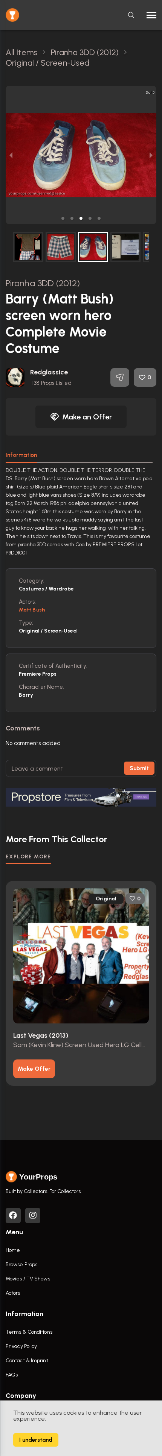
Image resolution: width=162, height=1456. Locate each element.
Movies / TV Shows (28, 1279)
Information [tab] (21, 455)
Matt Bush (32, 610)
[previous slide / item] (11, 155)
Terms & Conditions (29, 1332)
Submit (139, 768)
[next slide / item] (151, 155)
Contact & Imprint (27, 1360)
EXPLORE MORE (28, 856)
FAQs (12, 1375)
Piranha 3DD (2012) (43, 283)
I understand (35, 1439)
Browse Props (21, 1264)
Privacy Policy (21, 1346)
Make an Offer (87, 416)
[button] (62, 218)
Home (13, 1250)
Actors (13, 1293)
